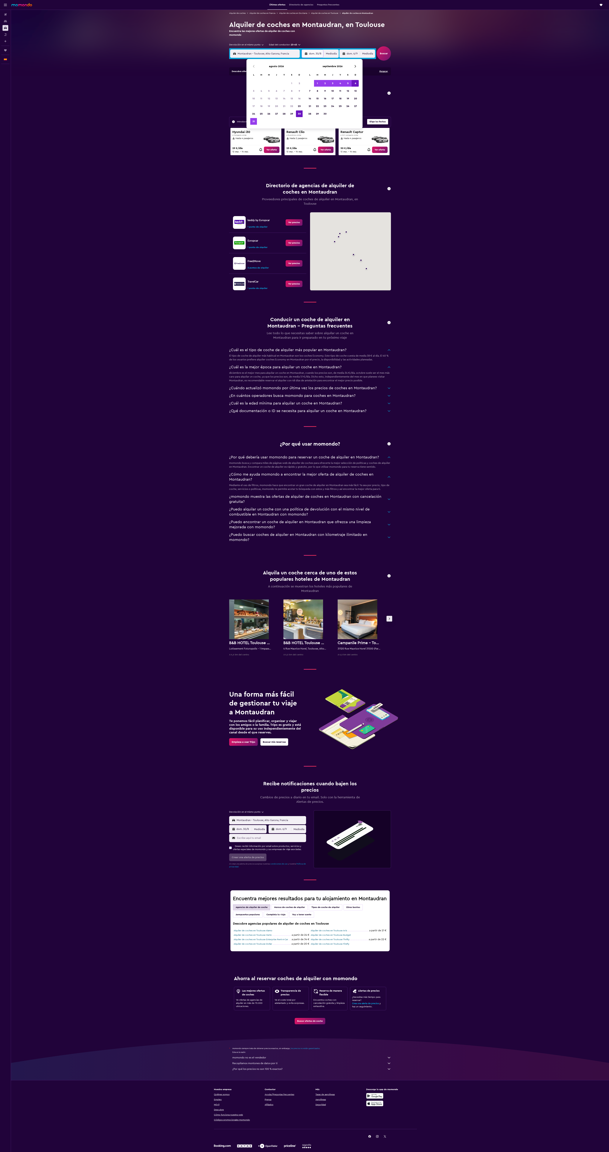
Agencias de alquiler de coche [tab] (252, 907)
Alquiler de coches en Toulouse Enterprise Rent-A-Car (261, 939)
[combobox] (246, 44)
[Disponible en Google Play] (374, 1096)
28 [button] (284, 114)
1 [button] (291, 83)
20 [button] (276, 106)
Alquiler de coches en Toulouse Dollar (253, 944)
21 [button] (284, 106)
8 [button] (291, 91)
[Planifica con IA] (5, 41)
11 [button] (261, 98)
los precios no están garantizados (305, 1048)
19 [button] (269, 106)
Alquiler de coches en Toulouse (324, 13)
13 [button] (276, 98)
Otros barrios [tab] (353, 907)
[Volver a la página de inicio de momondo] (21, 4)
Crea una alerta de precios (365, 1003)
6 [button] (276, 91)
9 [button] (299, 91)
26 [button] (268, 114)
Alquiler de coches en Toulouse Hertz (253, 935)
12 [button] (269, 98)
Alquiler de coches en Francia (262, 13)
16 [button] (299, 98)
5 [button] (269, 91)
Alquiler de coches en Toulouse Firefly (330, 944)
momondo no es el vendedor (249, 1057)
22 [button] (291, 106)
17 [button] (253, 106)
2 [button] (299, 83)
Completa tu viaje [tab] (275, 915)
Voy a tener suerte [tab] (301, 915)
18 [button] (261, 106)
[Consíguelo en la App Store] (374, 1103)
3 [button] (253, 91)
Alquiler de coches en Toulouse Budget (331, 935)
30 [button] (299, 114)
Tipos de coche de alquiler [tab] (325, 907)
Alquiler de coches (237, 13)
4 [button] (261, 91)
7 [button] (284, 91)
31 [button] (253, 121)
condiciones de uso (279, 864)
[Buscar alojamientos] (5, 21)
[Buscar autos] (5, 28)
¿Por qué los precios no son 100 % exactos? (257, 1069)
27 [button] (276, 114)
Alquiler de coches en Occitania (293, 13)
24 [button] (253, 114)
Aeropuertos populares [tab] (248, 915)
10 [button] (253, 98)
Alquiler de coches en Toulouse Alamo (253, 931)
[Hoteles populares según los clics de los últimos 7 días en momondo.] (389, 576)
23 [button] (299, 106)
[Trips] (5, 50)
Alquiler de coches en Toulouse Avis (329, 931)
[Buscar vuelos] (5, 14)
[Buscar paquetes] (5, 34)
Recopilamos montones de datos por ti (255, 1063)
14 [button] (284, 98)
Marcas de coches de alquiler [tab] (289, 907)
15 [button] (292, 98)
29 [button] (291, 114)
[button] (5, 4)
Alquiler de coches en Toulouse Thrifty (330, 939)
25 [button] (261, 114)
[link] (271, 150)
